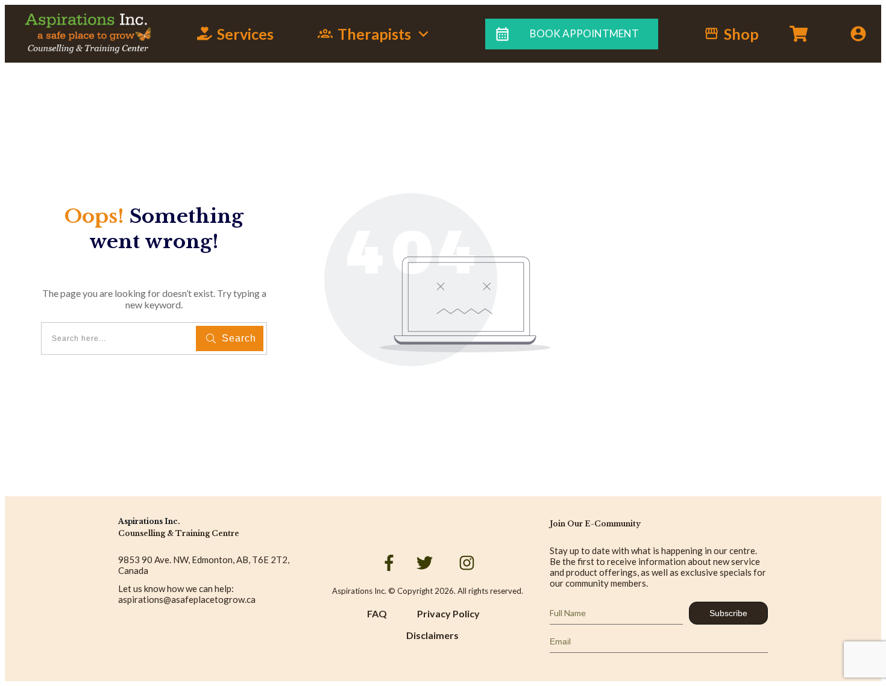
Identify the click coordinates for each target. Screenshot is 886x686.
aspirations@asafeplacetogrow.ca (187, 599)
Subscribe (728, 613)
